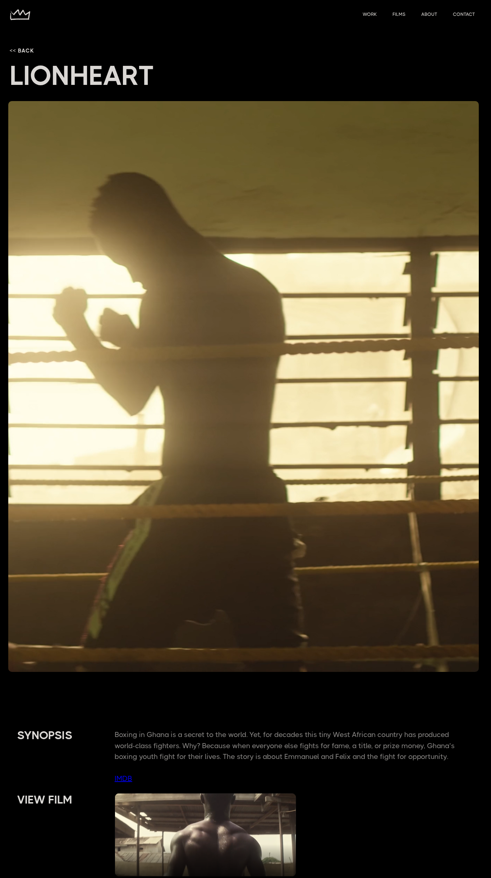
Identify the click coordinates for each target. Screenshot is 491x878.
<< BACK (22, 50)
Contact (464, 14)
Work (370, 14)
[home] (20, 14)
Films (399, 14)
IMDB (123, 778)
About (429, 14)
